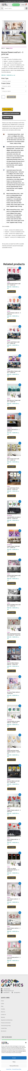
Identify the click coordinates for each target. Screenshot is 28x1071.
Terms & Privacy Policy (16, 1069)
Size (2, 88)
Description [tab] (7, 109)
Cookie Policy (8, 1069)
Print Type (4, 78)
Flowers (11, 48)
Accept (14, 1058)
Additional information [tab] (11, 113)
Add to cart (11, 97)
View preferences (14, 1065)
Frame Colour (5, 83)
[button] (26, 1042)
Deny (14, 1061)
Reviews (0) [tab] (7, 117)
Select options (11, 291)
